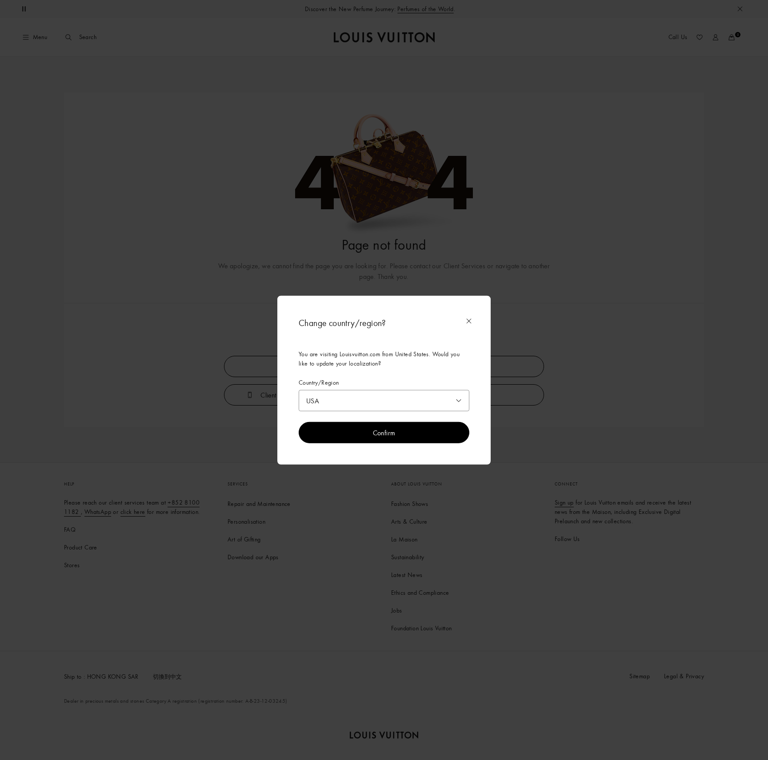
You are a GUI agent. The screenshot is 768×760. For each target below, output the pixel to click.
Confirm (384, 432)
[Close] (468, 320)
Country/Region (319, 382)
